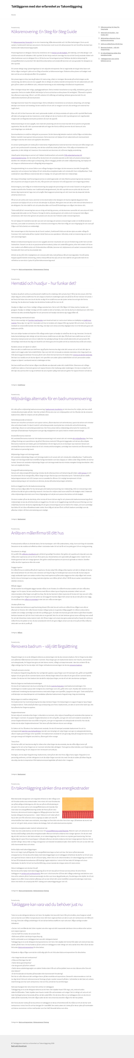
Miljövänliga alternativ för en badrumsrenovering (51, 398)
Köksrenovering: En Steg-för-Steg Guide (44, 31)
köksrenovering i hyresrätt (23, 42)
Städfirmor (21, 385)
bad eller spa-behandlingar (31, 731)
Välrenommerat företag (41, 269)
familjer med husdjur (35, 320)
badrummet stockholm (54, 409)
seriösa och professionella (30, 873)
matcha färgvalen (57, 686)
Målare (20, 633)
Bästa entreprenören (25, 269)
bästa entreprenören (25, 947)
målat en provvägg (31, 599)
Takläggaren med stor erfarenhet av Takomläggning (46, 6)
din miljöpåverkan (79, 438)
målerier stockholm (29, 554)
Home (13, 15)
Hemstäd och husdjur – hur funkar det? (43, 283)
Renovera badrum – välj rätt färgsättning (44, 646)
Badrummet (22, 519)
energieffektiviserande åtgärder (57, 831)
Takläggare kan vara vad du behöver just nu (47, 904)
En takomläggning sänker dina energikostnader (50, 788)
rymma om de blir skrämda (82, 355)
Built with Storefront (19, 1046)
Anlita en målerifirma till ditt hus (37, 533)
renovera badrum (76, 665)
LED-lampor (82, 473)
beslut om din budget (59, 53)
